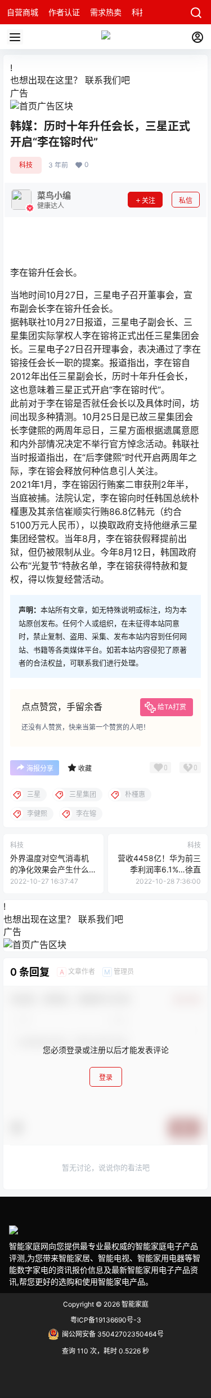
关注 (148, 200)
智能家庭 (134, 1304)
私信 (185, 200)
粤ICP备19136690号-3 (105, 1320)
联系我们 (103, 80)
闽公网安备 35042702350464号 (113, 1334)
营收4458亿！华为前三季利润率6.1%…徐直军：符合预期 (159, 869)
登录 (106, 1077)
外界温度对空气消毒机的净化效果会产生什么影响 (49, 869)
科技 (26, 165)
